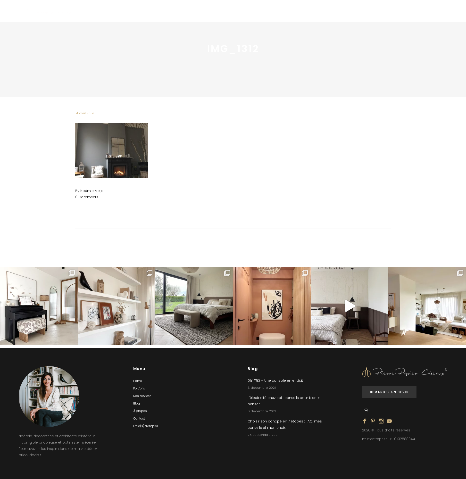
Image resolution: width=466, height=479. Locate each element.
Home (137, 381)
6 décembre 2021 (262, 411)
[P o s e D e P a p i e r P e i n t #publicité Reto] (349, 306)
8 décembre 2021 (262, 387)
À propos (140, 411)
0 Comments (86, 197)
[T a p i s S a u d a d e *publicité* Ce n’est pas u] (194, 306)
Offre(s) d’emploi (145, 426)
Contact (139, 418)
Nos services (142, 396)
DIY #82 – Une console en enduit (275, 380)
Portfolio (139, 388)
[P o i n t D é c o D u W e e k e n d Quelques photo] (272, 306)
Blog (136, 403)
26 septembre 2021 (263, 434)
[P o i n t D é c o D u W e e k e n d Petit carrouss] (427, 306)
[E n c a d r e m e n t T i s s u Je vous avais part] (116, 306)
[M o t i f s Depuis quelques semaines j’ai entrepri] (39, 306)
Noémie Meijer (92, 190)
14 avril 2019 (84, 113)
